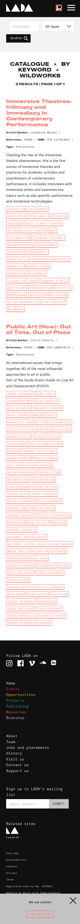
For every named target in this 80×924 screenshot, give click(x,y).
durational (47, 244)
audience (15, 223)
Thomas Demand (19, 622)
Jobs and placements (27, 747)
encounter (16, 252)
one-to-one (16, 287)
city (40, 422)
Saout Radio (37, 594)
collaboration (19, 237)
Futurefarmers (19, 458)
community (43, 237)
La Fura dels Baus (23, 280)
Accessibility (16, 859)
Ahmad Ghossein (20, 393)
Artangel (40, 216)
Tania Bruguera (49, 608)
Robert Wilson (56, 295)
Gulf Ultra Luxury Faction (30, 465)
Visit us (15, 759)
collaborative (59, 422)
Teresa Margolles (22, 615)
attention (59, 216)
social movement (21, 601)
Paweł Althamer (20, 565)
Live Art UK (12, 837)
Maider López (18, 508)
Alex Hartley (47, 401)
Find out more (39, 914)
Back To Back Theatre (44, 223)
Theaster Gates (52, 615)
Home (10, 683)
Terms (10, 879)
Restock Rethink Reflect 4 (30, 587)
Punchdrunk (16, 295)
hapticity (61, 259)
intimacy (38, 273)
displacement (18, 444)
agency (42, 209)
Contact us (17, 765)
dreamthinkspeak (21, 244)
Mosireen (58, 522)
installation (38, 266)
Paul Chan (39, 558)
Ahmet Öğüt (45, 393)
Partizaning (17, 558)
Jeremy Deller (44, 486)
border (38, 415)
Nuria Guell (17, 551)
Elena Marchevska (47, 444)
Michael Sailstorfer (53, 515)
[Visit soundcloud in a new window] (43, 663)
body (52, 230)
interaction (17, 273)
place (64, 565)
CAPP (51, 415)
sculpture (59, 594)
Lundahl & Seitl (55, 280)
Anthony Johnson (48, 408)
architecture (18, 216)
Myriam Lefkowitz (22, 529)
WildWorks (16, 309)
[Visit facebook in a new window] (20, 663)
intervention (43, 479)
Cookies (11, 866)
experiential (18, 259)
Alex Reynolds (19, 408)
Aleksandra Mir (20, 401)
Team (10, 742)
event (12, 451)
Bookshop (15, 718)
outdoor (59, 551)
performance (46, 565)
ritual (35, 295)
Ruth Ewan (16, 594)
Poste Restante (20, 572)
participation (41, 287)
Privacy (11, 873)
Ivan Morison (18, 486)
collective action (23, 429)
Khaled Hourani (49, 501)
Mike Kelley (37, 522)
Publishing (17, 706)
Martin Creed (43, 508)
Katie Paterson (20, 501)
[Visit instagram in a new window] (9, 663)
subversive (47, 601)
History (14, 753)
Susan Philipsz (20, 608)
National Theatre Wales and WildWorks (39, 544)
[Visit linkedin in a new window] (54, 663)
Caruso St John (20, 422)
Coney (59, 237)
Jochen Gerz (17, 494)
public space (18, 579)
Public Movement (50, 572)
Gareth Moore (45, 458)
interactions (18, 479)
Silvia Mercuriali (23, 302)
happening (41, 259)
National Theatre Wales (27, 537)
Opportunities (20, 694)
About (11, 736)
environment (37, 252)
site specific (53, 302)
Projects (15, 700)
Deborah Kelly (19, 436)
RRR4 (59, 587)
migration (16, 522)
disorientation (47, 436)
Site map (12, 853)
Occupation (40, 551)
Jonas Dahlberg (43, 494)
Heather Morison (21, 472)
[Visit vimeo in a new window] (32, 663)
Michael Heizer (20, 515)
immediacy (16, 266)
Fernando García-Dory (38, 451)
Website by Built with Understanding (33, 892)
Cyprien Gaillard (56, 429)
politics (64, 287)
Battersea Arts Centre (26, 230)
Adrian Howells (20, 209)
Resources (16, 712)
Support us (17, 771)
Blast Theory (18, 415)
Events (13, 689)
